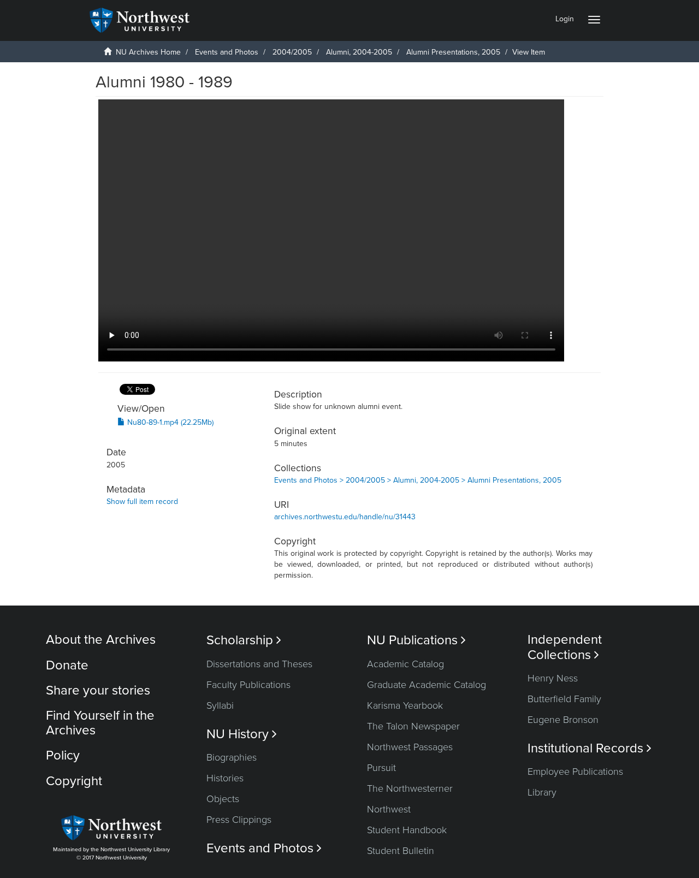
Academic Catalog (405, 664)
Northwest (389, 809)
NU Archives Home (148, 52)
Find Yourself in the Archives (100, 723)
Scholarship (243, 640)
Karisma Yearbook (405, 705)
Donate (67, 665)
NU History (241, 734)
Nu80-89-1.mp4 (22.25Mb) (169, 422)
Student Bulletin (400, 851)
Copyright (74, 781)
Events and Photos (226, 52)
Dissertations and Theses (259, 664)
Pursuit (381, 768)
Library (542, 792)
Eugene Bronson (563, 720)
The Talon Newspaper (413, 726)
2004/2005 (292, 52)
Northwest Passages (410, 747)
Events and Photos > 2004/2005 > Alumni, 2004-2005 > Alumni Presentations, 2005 (417, 480)
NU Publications (416, 640)
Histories (225, 778)
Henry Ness (553, 678)
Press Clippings (238, 820)
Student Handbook (407, 830)
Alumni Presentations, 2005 (453, 52)
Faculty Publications (248, 685)
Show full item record (142, 501)
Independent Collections (565, 647)
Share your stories (98, 690)
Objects (222, 799)
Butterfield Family (564, 699)
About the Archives (101, 640)
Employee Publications (575, 772)
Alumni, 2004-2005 (359, 52)
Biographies (231, 757)
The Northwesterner (410, 788)
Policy (63, 755)
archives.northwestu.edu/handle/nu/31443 (345, 516)
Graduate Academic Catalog (426, 685)
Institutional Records (589, 748)
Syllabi (220, 705)
